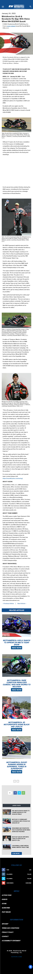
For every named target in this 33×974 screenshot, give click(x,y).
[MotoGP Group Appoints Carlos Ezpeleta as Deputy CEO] (7, 838)
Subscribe (28, 883)
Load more (16, 853)
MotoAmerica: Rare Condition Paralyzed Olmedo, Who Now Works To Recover (16, 683)
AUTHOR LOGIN (16, 956)
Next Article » (22, 603)
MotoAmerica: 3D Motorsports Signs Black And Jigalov (16, 724)
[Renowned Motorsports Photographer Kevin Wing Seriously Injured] (7, 829)
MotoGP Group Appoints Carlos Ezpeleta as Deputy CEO (20, 838)
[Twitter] (19, 793)
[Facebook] (15, 793)
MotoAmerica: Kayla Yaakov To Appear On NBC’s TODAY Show (16, 642)
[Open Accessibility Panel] (30, 967)
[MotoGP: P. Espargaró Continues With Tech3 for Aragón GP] (7, 820)
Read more (16, 648)
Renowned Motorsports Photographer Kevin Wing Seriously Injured (21, 829)
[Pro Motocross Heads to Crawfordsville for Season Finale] (7, 812)
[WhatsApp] (23, 793)
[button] (3, 6)
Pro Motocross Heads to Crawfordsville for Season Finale (21, 812)
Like (30, 869)
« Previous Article (8, 603)
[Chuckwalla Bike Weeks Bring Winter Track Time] (7, 847)
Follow (29, 874)
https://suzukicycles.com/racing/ (13, 478)
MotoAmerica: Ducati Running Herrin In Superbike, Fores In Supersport (16, 765)
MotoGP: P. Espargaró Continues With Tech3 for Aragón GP (21, 821)
